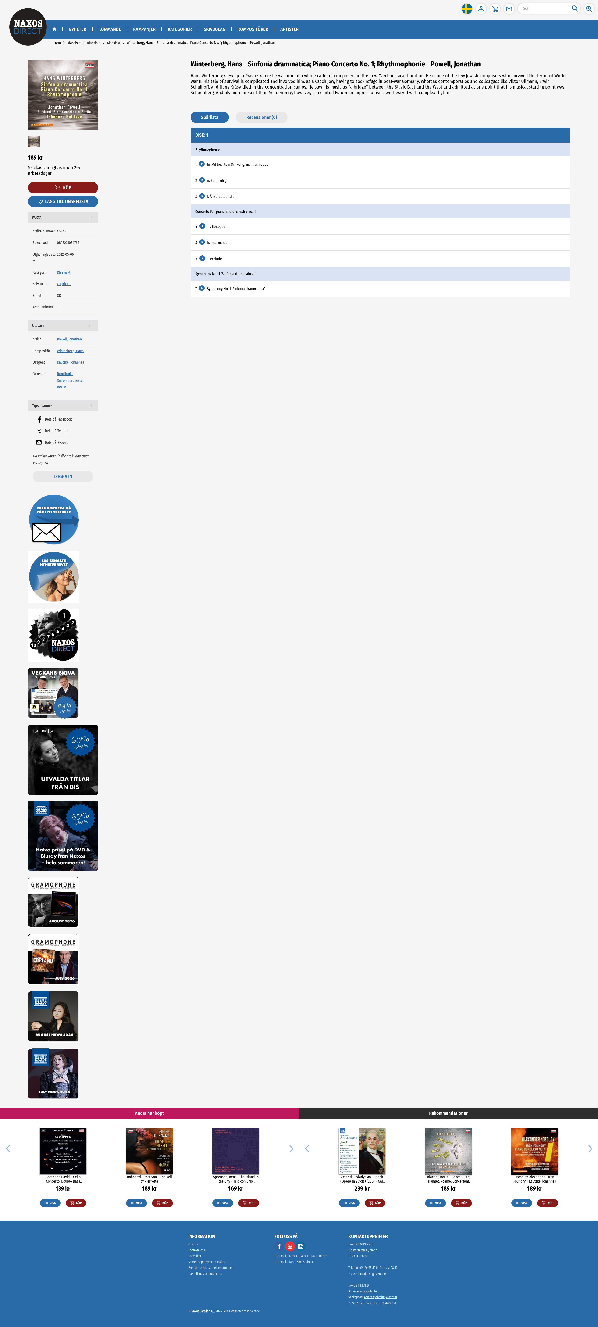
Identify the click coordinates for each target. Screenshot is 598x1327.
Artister (289, 29)
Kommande (109, 29)
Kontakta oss (196, 1250)
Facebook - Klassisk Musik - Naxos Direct (300, 1256)
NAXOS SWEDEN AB (360, 1244)
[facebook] (279, 1250)
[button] (467, 9)
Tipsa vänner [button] (42, 406)
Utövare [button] (38, 325)
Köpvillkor (194, 1256)
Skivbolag (214, 29)
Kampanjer (144, 29)
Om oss (193, 1244)
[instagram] (301, 1250)
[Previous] (8, 1148)
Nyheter (77, 29)
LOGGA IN (63, 476)
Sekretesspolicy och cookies (206, 1262)
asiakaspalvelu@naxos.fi (380, 1297)
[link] (57, 43)
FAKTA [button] (37, 217)
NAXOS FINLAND (358, 1286)
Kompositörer (253, 29)
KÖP (66, 187)
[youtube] (290, 1250)
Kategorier (180, 29)
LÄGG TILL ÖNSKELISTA (66, 201)
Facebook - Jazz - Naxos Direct (293, 1262)
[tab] (63, 217)
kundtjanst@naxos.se (372, 1274)
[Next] (291, 1148)
